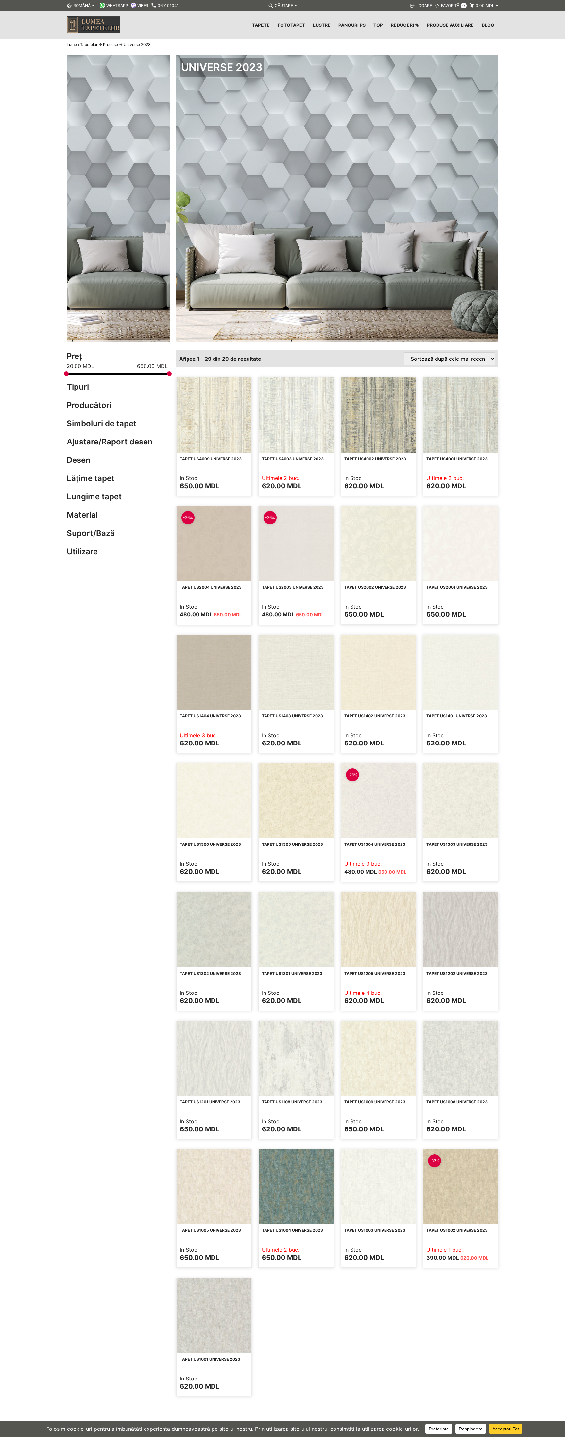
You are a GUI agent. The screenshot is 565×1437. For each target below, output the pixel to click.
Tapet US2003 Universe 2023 (293, 587)
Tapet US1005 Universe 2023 (210, 1230)
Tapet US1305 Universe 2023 (292, 844)
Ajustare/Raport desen (110, 441)
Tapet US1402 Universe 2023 (374, 715)
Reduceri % (405, 25)
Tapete (261, 25)
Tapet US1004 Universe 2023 (292, 1230)
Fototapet (291, 25)
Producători (89, 405)
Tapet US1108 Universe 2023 (292, 1101)
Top (378, 25)
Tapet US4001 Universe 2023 (457, 458)
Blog (488, 25)
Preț (74, 356)
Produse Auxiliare (450, 25)
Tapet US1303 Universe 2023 (457, 844)
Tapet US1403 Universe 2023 (292, 715)
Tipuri (78, 387)
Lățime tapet (90, 478)
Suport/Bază (91, 533)
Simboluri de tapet (101, 423)
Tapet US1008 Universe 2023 (457, 1101)
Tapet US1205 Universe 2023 (374, 973)
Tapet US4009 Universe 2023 (211, 458)
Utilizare (82, 551)
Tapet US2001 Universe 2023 (457, 587)
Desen (79, 460)
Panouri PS (352, 25)
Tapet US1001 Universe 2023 (210, 1359)
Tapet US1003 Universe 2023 (374, 1230)
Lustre (322, 25)
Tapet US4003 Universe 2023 (293, 458)
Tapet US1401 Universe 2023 (456, 715)
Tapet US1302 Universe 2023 (210, 973)
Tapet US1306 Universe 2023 (210, 844)
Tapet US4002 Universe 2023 (375, 458)
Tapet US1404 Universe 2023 (210, 715)
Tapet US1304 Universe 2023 (374, 844)
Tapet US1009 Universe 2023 (374, 1101)
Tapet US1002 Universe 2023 (457, 1230)
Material (82, 515)
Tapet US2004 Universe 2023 (211, 587)
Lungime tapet (94, 496)
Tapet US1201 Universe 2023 (210, 1101)
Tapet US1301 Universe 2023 (292, 973)
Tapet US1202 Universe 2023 (457, 973)
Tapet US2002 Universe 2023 (375, 587)
